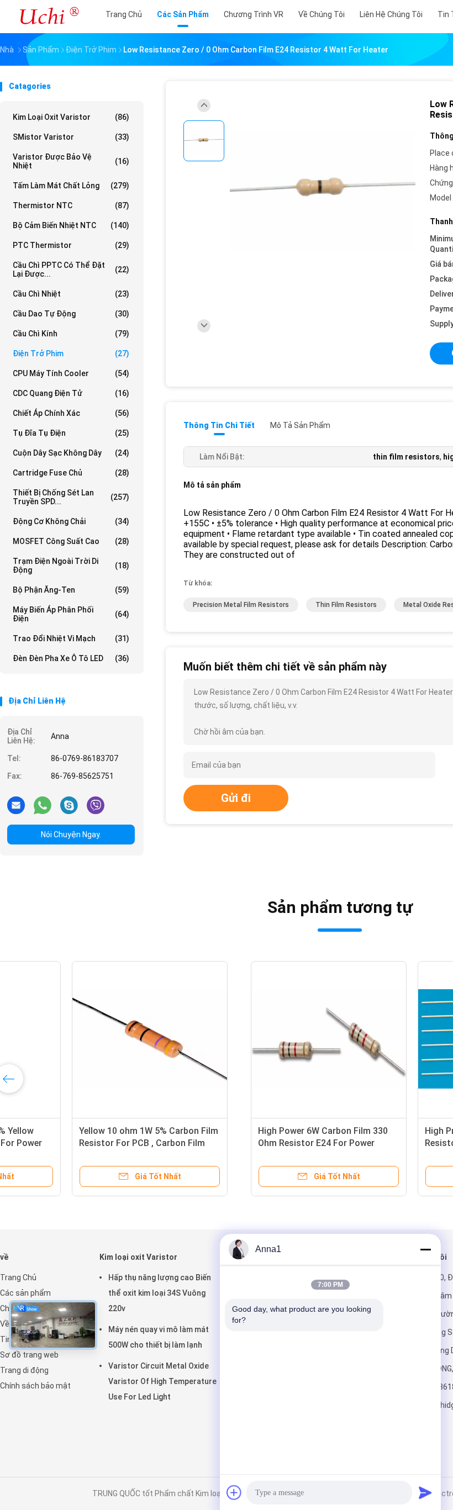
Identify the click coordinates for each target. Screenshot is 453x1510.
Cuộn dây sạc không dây (71, 452)
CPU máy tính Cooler (71, 373)
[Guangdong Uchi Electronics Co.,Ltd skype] (69, 805)
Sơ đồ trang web (29, 1354)
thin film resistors (346, 605)
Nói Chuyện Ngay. (71, 834)
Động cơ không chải (71, 521)
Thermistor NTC (71, 205)
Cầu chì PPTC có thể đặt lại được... (71, 269)
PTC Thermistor (71, 245)
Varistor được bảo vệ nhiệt (71, 161)
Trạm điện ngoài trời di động (71, 565)
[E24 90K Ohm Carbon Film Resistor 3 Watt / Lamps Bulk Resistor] (86, 1039)
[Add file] (234, 1492)
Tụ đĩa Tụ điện (71, 433)
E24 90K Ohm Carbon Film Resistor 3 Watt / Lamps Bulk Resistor (75, 1143)
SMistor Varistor (71, 137)
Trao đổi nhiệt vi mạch (71, 638)
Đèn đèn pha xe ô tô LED (71, 658)
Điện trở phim (71, 353)
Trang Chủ (18, 1277)
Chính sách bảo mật (35, 1385)
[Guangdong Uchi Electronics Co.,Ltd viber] (95, 805)
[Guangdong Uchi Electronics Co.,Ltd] (48, 16)
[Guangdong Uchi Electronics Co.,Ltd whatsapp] (42, 805)
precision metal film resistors (241, 605)
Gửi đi (236, 798)
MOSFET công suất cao (71, 541)
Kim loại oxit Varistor (71, 117)
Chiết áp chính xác (71, 413)
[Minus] (425, 1249)
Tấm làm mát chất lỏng (71, 185)
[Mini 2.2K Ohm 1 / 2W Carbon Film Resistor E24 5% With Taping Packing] (253, 1039)
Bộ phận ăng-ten (71, 589)
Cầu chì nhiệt (71, 293)
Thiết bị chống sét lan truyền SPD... (71, 497)
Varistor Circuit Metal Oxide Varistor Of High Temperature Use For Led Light (162, 1381)
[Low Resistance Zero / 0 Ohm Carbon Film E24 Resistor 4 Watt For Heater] (322, 192)
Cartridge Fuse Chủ (71, 472)
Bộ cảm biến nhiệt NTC (71, 225)
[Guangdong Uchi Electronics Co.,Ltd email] (16, 805)
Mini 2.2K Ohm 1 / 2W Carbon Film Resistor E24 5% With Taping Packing (250, 1143)
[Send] (425, 1492)
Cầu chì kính (71, 333)
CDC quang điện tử (71, 393)
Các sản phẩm (25, 1293)
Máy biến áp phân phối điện (71, 614)
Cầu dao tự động (71, 313)
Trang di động (24, 1370)
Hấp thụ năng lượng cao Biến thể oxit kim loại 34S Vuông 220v (159, 1293)
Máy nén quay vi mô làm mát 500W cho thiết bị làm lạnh (158, 1337)
